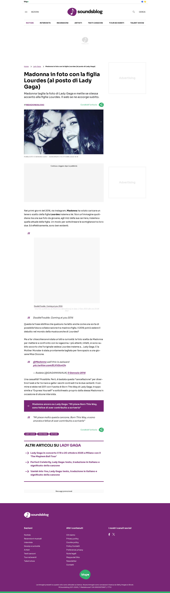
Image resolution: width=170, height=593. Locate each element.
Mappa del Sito (73, 557)
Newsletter (71, 561)
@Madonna (39, 362)
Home (26, 66)
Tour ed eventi (116, 23)
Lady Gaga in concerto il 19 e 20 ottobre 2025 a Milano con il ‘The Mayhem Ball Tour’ (65, 455)
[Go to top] (146, 585)
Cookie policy (72, 542)
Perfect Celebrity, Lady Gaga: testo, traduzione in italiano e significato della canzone (65, 464)
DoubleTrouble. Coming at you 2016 (48, 306)
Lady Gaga (37, 66)
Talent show (137, 23)
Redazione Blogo (35, 105)
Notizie (30, 23)
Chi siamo (70, 535)
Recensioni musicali (33, 539)
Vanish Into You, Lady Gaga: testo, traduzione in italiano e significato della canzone (63, 473)
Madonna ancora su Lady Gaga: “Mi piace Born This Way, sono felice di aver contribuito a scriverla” (64, 406)
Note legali (71, 553)
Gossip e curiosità (32, 546)
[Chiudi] (164, 7)
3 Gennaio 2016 (76, 373)
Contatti (70, 565)
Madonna (43, 434)
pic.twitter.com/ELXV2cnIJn (49, 365)
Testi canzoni (95, 23)
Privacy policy (72, 539)
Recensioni (62, 23)
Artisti (78, 23)
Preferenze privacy (74, 550)
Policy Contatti (73, 546)
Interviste (45, 23)
